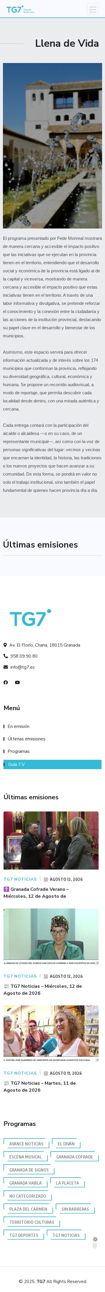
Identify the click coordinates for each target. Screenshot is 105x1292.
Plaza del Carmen (28, 1209)
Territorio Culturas (31, 1222)
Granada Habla (25, 1183)
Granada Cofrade (74, 1156)
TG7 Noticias (66, 1235)
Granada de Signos (29, 1169)
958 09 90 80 (23, 656)
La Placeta (67, 1183)
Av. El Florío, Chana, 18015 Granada (44, 645)
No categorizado (27, 1196)
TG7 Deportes (23, 1235)
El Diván (66, 1143)
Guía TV (16, 764)
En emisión (18, 726)
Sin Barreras (75, 1209)
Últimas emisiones (27, 739)
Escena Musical (25, 1156)
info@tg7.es (22, 667)
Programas (19, 751)
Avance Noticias (26, 1143)
